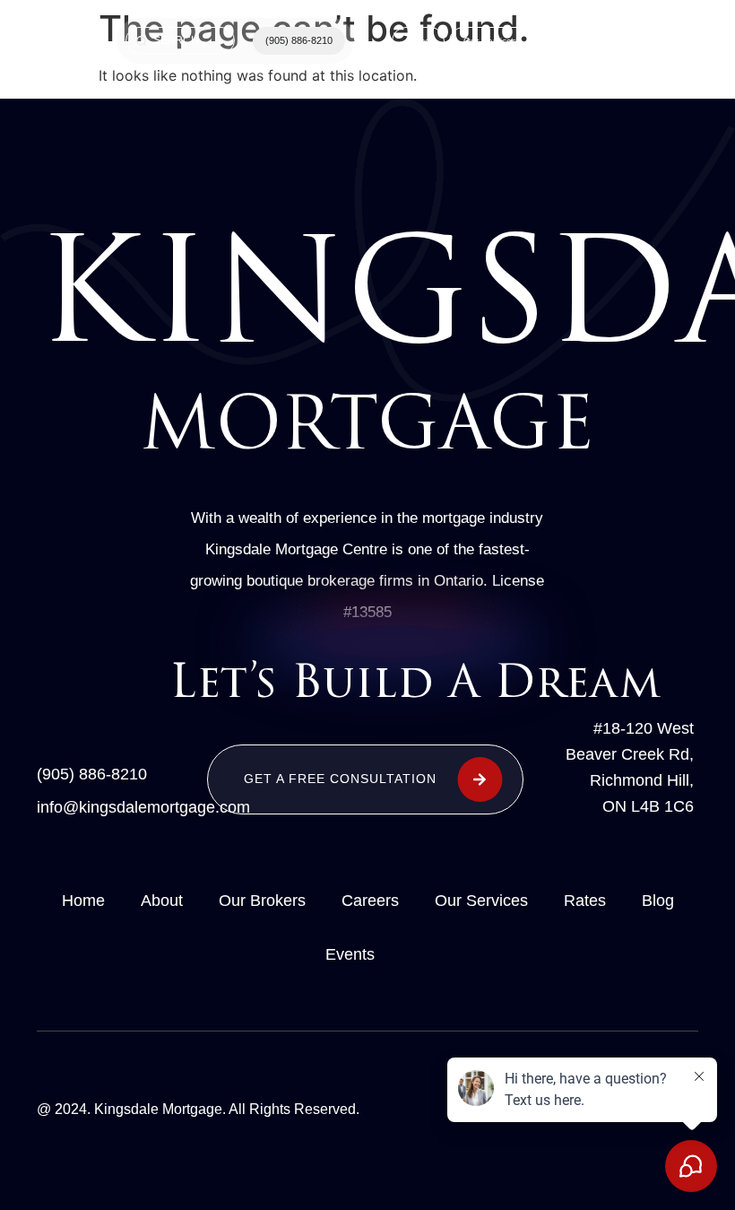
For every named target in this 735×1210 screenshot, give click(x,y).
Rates (585, 901)
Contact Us (572, 41)
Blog (658, 901)
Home (418, 41)
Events (350, 954)
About (162, 901)
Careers (370, 901)
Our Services (489, 41)
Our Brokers (262, 901)
